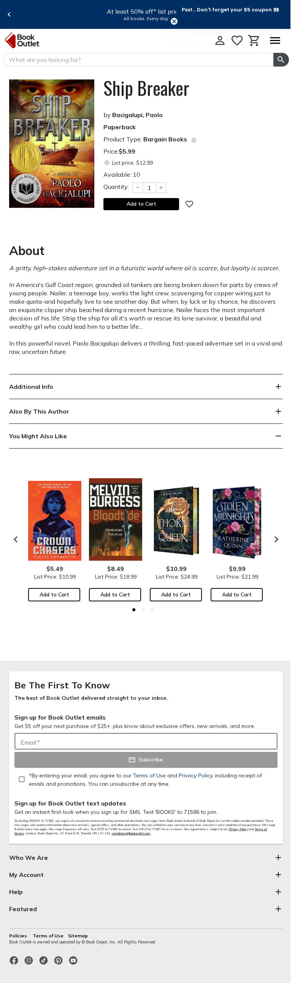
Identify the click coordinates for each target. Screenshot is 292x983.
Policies (18, 936)
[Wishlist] (237, 40)
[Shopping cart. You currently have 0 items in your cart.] (254, 40)
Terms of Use (48, 936)
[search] (281, 60)
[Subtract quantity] (138, 187)
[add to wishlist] (189, 204)
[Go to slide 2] (142, 609)
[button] (230, 9)
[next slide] (274, 539)
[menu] (275, 40)
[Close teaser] (174, 21)
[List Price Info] (106, 163)
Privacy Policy (238, 829)
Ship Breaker (146, 87)
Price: (119, 151)
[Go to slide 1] (133, 609)
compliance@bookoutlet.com (131, 833)
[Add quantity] (161, 187)
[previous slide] (9, 14)
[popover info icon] (194, 140)
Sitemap (78, 936)
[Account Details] (220, 40)
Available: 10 (121, 174)
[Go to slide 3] (152, 609)
